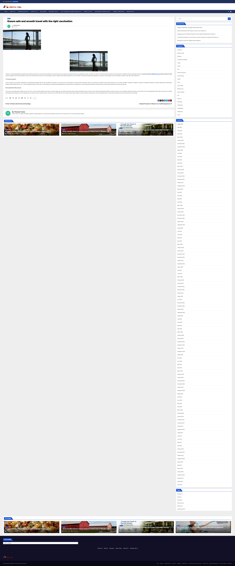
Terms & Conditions (118, 11)
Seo (178, 95)
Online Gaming (180, 92)
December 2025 (181, 143)
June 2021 (179, 299)
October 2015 (180, 478)
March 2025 (180, 166)
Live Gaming (180, 85)
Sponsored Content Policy (102, 11)
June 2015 (179, 484)
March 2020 (180, 332)
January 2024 (180, 211)
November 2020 (181, 306)
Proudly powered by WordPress (8, 563)
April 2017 (179, 445)
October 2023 (180, 221)
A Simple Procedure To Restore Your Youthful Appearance (155, 103)
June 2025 (179, 156)
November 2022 (181, 257)
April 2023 (179, 241)
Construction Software (182, 59)
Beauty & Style (180, 53)
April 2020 (179, 328)
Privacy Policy (88, 11)
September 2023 (181, 224)
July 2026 (179, 127)
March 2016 (180, 468)
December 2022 (181, 254)
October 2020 (180, 309)
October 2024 (180, 182)
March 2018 (180, 410)
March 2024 (180, 205)
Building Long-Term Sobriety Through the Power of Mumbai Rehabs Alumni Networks (143, 130)
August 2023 (180, 228)
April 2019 (179, 367)
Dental (178, 66)
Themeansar (24, 563)
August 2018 (180, 393)
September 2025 (181, 146)
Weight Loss (180, 111)
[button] (228, 11)
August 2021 (180, 296)
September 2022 (181, 263)
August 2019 (180, 354)
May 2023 (179, 237)
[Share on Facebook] (10, 98)
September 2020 (181, 312)
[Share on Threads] (31, 98)
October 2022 (180, 260)
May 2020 (179, 325)
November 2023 (181, 218)
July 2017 (179, 435)
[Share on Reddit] (25, 98)
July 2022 (179, 270)
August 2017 (180, 432)
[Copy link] (35, 98)
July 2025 (179, 153)
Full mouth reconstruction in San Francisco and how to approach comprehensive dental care (197, 37)
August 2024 (180, 189)
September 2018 (181, 390)
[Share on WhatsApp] (19, 98)
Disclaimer (43, 11)
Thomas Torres (16, 25)
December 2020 (181, 302)
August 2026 (180, 124)
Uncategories (180, 108)
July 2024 (179, 192)
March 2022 (180, 276)
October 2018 (180, 387)
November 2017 (181, 423)
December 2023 (181, 215)
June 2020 (179, 322)
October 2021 (180, 293)
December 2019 (181, 341)
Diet (178, 69)
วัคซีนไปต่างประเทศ (156, 74)
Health (9, 18)
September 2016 (181, 458)
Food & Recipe (180, 75)
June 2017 (179, 439)
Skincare (179, 98)
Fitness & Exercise (181, 72)
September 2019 (181, 351)
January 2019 (180, 377)
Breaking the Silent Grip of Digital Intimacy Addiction (189, 40)
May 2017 (179, 442)
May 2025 (179, 159)
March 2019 (180, 371)
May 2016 (179, 465)
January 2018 (180, 416)
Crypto (178, 62)
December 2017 (181, 419)
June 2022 (179, 273)
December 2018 (181, 380)
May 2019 (179, 364)
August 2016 (180, 461)
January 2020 (180, 338)
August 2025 (180, 150)
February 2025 (180, 169)
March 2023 (180, 244)
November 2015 (181, 474)
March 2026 (180, 137)
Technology (180, 105)
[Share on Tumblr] (28, 98)
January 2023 (180, 250)
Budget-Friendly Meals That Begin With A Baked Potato (25, 131)
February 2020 (180, 335)
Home (5, 11)
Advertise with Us (23, 11)
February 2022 (180, 280)
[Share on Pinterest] (22, 98)
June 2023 (179, 234)
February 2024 (180, 208)
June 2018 (179, 400)
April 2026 (179, 133)
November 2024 (181, 179)
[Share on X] (13, 98)
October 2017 (180, 426)
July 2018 (179, 397)
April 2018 (179, 406)
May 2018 (179, 403)
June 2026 (179, 130)
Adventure (179, 49)
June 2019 (179, 361)
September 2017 (181, 429)
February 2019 (180, 374)
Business (179, 56)
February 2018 (180, 413)
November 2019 (181, 345)
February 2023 (180, 247)
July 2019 (179, 358)
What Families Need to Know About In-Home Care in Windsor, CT (85, 131)
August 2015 (180, 481)
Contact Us (34, 11)
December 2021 (181, 286)
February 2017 (180, 448)
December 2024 (181, 176)
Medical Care (180, 88)
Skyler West (16, 133)
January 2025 (180, 172)
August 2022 (180, 267)
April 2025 (179, 163)
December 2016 (181, 452)
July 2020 (179, 319)
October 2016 (180, 455)
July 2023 (179, 231)
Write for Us (130, 11)
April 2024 (179, 202)
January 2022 (180, 283)
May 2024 (179, 198)
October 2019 (180, 348)
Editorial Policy (53, 11)
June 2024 (179, 195)
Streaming (179, 101)
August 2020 (180, 315)
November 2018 (181, 384)
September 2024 (181, 185)
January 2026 (180, 140)
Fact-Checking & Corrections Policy (71, 11)
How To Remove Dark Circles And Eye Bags (19, 103)
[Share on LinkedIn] (16, 98)
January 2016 (180, 471)
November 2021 (181, 289)
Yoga (178, 114)
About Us (12, 11)
